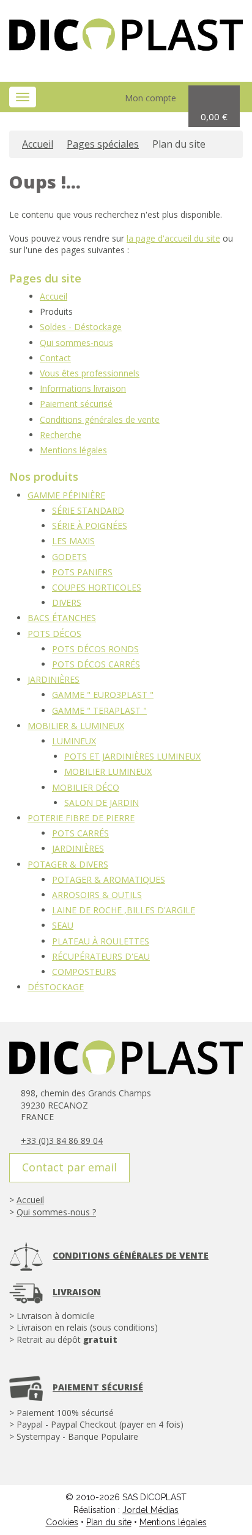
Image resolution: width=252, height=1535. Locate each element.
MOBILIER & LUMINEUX (76, 726)
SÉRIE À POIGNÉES (89, 525)
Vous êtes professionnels (89, 373)
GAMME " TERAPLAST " (99, 710)
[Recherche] (90, 97)
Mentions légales (73, 450)
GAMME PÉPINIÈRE (66, 495)
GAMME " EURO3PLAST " (103, 694)
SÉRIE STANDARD (88, 510)
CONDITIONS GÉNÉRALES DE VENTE (131, 1255)
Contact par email (69, 1167)
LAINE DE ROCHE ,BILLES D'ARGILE (123, 910)
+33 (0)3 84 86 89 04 (62, 1140)
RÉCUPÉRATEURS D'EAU (101, 956)
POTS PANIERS (82, 572)
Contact (55, 358)
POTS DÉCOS (54, 633)
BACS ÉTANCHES (62, 618)
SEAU (62, 925)
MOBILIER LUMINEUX (108, 771)
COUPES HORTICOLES (96, 587)
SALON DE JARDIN (101, 802)
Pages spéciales (103, 144)
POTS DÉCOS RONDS (95, 649)
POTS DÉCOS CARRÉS (96, 664)
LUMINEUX (74, 741)
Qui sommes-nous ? (56, 1212)
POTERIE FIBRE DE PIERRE (81, 818)
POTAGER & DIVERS (68, 864)
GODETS (69, 557)
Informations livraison (83, 388)
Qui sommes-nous (76, 342)
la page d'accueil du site (173, 238)
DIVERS (66, 602)
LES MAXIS (73, 541)
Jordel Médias (150, 1510)
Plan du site (109, 1522)
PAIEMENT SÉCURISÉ (98, 1387)
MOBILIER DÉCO (85, 787)
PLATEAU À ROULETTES (100, 941)
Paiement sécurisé (76, 403)
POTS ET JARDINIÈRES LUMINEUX (132, 756)
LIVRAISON (77, 1292)
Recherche (60, 434)
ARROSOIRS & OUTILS (97, 895)
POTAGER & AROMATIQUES (108, 879)
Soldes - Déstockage (81, 327)
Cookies (62, 1522)
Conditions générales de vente (100, 419)
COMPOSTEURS (84, 971)
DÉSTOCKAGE (56, 987)
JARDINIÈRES (54, 679)
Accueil (37, 144)
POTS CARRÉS (80, 833)
